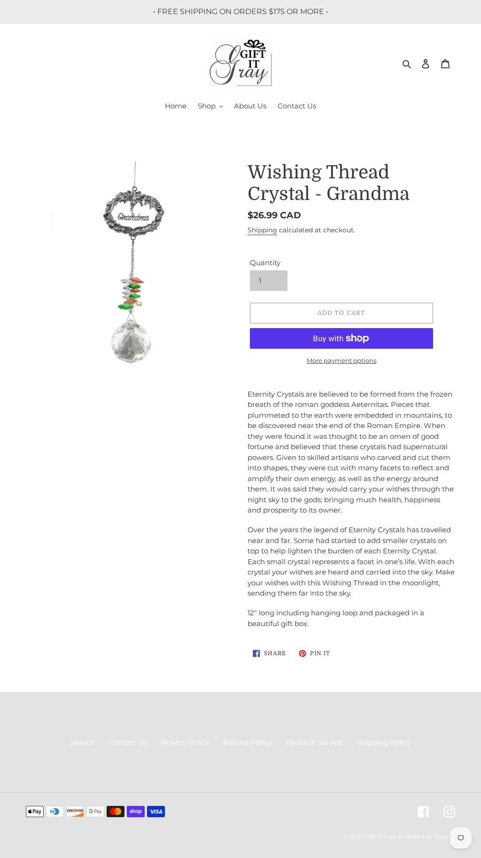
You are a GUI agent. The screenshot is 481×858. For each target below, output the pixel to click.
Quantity (265, 262)
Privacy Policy (185, 742)
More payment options (341, 360)
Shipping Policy (384, 742)
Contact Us (128, 742)
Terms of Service (314, 742)
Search (82, 742)
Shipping (262, 230)
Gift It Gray (381, 836)
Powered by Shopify (426, 836)
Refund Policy (247, 742)
